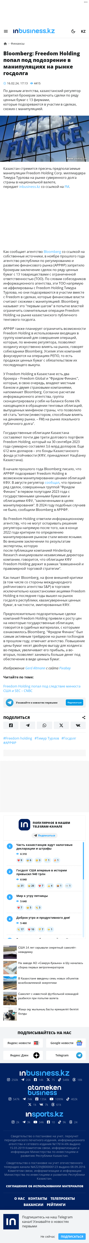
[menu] (6, 31)
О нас (19, 1198)
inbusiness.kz (29, 186)
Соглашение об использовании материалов (44, 1186)
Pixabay (65, 668)
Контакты (37, 1198)
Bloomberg (52, 251)
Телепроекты (63, 1198)
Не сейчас (48, 1236)
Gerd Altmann (35, 668)
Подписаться (72, 1236)
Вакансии (33, 1204)
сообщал (52, 482)
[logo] (39, 31)
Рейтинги (56, 1204)
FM (67, 186)
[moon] (73, 31)
